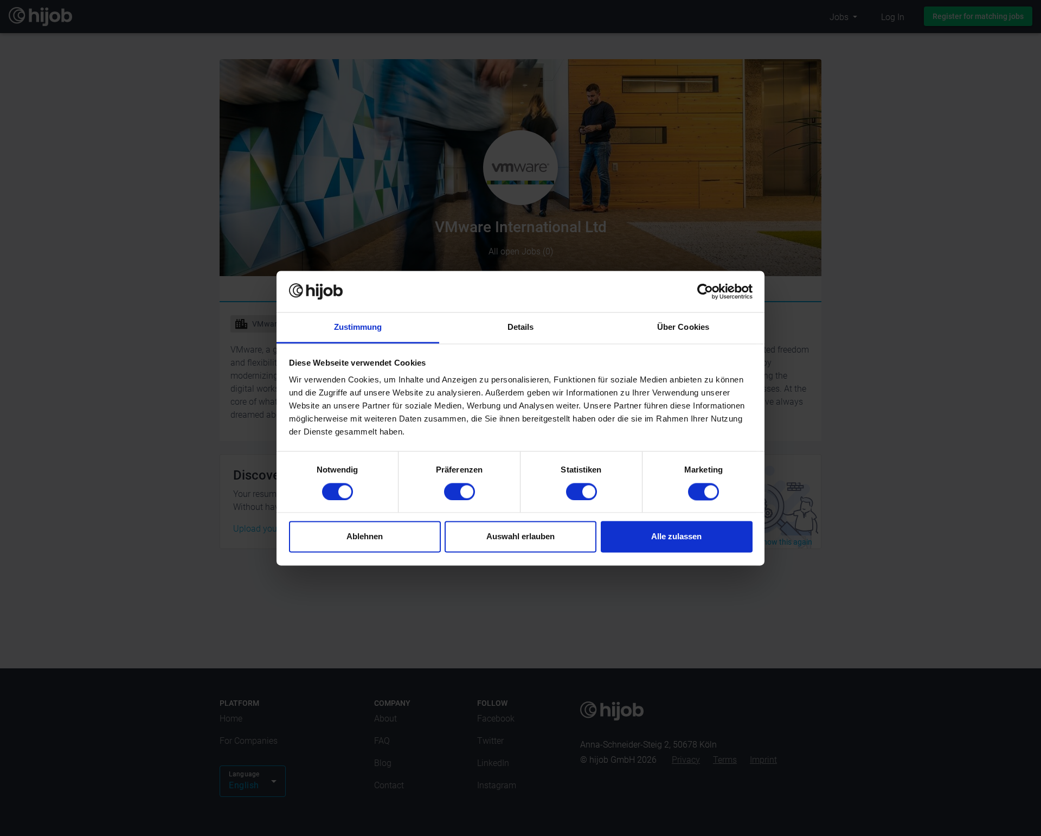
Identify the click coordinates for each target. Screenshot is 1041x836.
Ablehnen (364, 536)
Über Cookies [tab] (683, 327)
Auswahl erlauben (520, 536)
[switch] (459, 491)
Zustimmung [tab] (358, 327)
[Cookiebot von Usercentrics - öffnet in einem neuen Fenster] (705, 291)
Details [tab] (520, 327)
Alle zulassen (676, 536)
